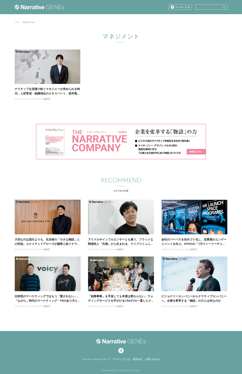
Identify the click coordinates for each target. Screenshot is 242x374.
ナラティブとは (121, 359)
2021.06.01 (166, 306)
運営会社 (137, 359)
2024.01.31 (20, 249)
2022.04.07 (20, 306)
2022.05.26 (166, 249)
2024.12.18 (20, 99)
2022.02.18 (93, 306)
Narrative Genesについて (96, 359)
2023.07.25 (93, 249)
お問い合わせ (152, 359)
